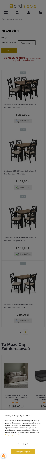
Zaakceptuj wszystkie (23, 452)
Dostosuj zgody (23, 444)
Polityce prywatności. (12, 435)
